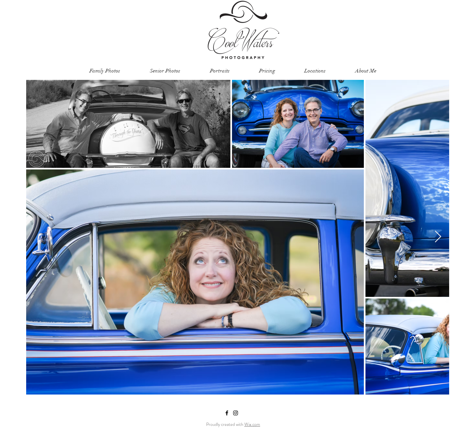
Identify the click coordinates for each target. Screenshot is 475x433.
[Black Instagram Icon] (235, 413)
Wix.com (252, 424)
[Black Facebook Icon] (227, 413)
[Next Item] (438, 237)
